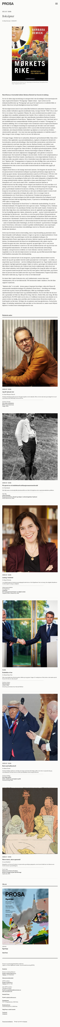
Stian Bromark (7, 21)
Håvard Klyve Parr (8, 675)
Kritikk (9, 11)
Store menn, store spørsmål (11, 859)
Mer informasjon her (7, 991)
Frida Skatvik (7, 488)
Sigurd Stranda (7, 580)
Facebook (4, 1012)
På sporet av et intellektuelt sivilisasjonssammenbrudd (20, 485)
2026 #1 (4, 857)
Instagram (4, 1014)
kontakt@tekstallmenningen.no (13, 990)
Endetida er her (7, 672)
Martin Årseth (7, 768)
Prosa (26, 3)
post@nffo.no (9, 982)
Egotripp (5, 949)
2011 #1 (4, 11)
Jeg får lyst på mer (8, 392)
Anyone (25, 1021)
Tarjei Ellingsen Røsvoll (9, 394)
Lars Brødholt (7, 862)
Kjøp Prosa (5, 952)
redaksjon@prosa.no (11, 973)
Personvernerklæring (7, 1021)
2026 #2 (4, 389)
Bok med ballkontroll (9, 766)
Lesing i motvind (7, 577)
